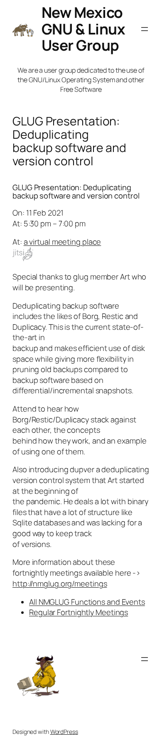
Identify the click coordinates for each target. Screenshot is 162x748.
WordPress (64, 732)
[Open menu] (145, 29)
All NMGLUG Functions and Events (87, 602)
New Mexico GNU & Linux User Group (83, 28)
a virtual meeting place (62, 242)
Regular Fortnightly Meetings (78, 612)
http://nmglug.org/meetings (59, 584)
